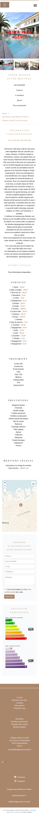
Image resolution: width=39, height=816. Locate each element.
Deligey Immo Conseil (20, 738)
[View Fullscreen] (4, 490)
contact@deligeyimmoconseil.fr (19, 749)
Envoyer (9, 596)
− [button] (5, 486)
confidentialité (32, 810)
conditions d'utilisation (15, 812)
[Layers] (33, 483)
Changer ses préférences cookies (19, 789)
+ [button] (5, 482)
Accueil (4, 113)
